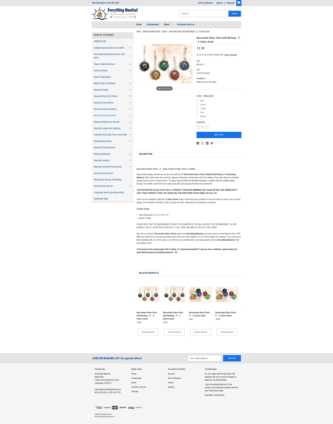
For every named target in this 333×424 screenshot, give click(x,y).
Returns (171, 387)
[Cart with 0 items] (238, 3)
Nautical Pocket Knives (105, 147)
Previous (130, 307)
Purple (203, 108)
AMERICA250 (100, 41)
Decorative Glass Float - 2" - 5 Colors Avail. (200, 314)
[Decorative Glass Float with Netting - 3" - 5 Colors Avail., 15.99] (174, 294)
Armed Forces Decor (103, 173)
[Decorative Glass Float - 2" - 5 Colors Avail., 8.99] (201, 294)
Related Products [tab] (149, 273)
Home (139, 24)
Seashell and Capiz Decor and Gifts (110, 134)
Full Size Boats (101, 70)
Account (171, 374)
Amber (203, 116)
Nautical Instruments (104, 102)
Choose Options (148, 332)
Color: (205, 95)
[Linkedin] (207, 143)
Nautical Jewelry (102, 160)
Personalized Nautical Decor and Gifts (109, 56)
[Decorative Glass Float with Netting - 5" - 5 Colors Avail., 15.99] (148, 294)
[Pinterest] (212, 143)
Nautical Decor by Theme (105, 96)
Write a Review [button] (231, 55)
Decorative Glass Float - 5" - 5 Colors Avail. (226, 314)
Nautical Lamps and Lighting (107, 128)
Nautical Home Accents (105, 115)
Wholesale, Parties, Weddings (108, 179)
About (166, 24)
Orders (171, 382)
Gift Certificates (205, 3)
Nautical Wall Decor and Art (107, 121)
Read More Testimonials (214, 395)
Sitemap (134, 391)
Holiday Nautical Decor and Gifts (109, 47)
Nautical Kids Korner (103, 186)
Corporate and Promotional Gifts (109, 192)
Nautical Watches (102, 154)
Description (145, 154)
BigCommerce (107, 414)
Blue (202, 100)
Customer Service (185, 24)
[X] (202, 143)
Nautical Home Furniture (105, 109)
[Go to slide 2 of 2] (189, 341)
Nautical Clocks (101, 89)
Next (241, 307)
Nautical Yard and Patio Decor (108, 166)
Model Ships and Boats (105, 83)
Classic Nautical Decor (104, 64)
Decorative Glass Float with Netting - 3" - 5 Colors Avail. (173, 315)
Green (202, 104)
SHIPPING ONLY (101, 198)
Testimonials (152, 24)
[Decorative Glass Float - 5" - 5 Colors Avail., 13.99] (227, 294)
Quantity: (201, 122)
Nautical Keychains (103, 141)
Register (231, 3)
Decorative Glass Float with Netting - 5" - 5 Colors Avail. (147, 315)
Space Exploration (102, 77)
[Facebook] (198, 143)
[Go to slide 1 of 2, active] (185, 341)
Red (202, 112)
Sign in (219, 3)
